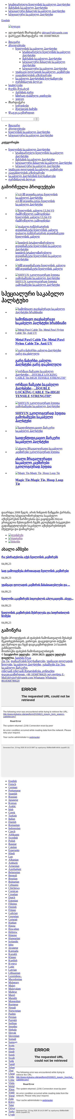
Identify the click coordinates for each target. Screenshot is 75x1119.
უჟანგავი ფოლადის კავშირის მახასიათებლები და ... (35, 584)
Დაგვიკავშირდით (21, 112)
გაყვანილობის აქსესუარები (33, 75)
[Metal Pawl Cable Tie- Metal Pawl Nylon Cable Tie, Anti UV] (41, 332)
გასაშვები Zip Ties (53, 664)
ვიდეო (19, 99)
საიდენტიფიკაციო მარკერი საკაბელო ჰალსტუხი (37, 439)
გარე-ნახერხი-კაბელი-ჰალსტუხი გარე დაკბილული (38, 362)
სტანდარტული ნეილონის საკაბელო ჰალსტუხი (39, 4)
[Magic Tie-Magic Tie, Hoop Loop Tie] (37, 473)
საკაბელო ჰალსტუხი (27, 664)
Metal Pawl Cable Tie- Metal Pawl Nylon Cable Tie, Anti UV (39, 341)
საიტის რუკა (23, 657)
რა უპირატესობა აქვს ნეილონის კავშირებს (29, 556)
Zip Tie (5, 661)
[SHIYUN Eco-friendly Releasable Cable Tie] (41, 406)
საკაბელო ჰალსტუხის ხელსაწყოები (39, 78)
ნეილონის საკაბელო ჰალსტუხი (36, 48)
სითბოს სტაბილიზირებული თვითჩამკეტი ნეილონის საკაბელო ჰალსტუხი (38, 256)
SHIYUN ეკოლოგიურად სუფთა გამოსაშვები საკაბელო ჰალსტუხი (40, 417)
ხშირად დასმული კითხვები (33, 95)
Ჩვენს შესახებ (18, 88)
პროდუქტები (16, 45)
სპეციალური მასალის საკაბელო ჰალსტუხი (36, 11)
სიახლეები (15, 85)
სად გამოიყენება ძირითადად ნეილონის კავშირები (35, 570)
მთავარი (14, 42)
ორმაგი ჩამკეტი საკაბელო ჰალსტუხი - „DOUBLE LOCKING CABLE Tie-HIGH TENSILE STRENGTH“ (37, 390)
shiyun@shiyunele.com (55, 32)
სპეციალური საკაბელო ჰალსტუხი (30, 14)
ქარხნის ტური (24, 92)
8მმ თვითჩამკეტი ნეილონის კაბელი (39, 268)
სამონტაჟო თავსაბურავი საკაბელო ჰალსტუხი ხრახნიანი (40, 321)
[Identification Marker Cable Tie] (41, 430)
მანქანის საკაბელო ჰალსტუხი (28, 7)
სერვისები (22, 105)
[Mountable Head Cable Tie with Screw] (41, 312)
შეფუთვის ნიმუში (26, 108)
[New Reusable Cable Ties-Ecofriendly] (41, 451)
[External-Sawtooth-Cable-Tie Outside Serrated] (41, 353)
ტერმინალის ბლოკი (28, 81)
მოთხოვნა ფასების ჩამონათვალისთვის (27, 651)
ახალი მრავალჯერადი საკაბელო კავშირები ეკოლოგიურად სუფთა (33, 462)
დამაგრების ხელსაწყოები (28, 661)
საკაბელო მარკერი (14, 667)
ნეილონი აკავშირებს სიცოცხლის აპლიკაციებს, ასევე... (37, 598)
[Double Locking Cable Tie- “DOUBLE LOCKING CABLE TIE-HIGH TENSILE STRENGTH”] (41, 377)
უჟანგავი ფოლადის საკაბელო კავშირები (42, 71)
